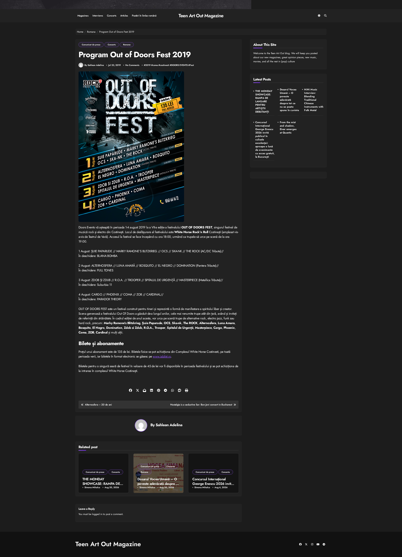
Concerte (116, 472)
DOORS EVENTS (179, 65)
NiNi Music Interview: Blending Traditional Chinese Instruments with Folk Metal (313, 100)
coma (155, 65)
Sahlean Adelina (169, 425)
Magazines (83, 15)
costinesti (164, 65)
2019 (148, 65)
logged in (97, 514)
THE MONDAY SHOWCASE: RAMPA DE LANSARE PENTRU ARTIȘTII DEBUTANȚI (263, 101)
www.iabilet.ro (162, 356)
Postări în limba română (144, 15)
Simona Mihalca (92, 487)
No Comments (132, 65)
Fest (192, 65)
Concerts (111, 15)
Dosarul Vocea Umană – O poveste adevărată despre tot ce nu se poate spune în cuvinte (289, 100)
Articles (124, 15)
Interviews (97, 15)
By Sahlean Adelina (94, 65)
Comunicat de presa (91, 44)
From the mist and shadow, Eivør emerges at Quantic (288, 127)
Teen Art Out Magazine (201, 15)
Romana (126, 44)
